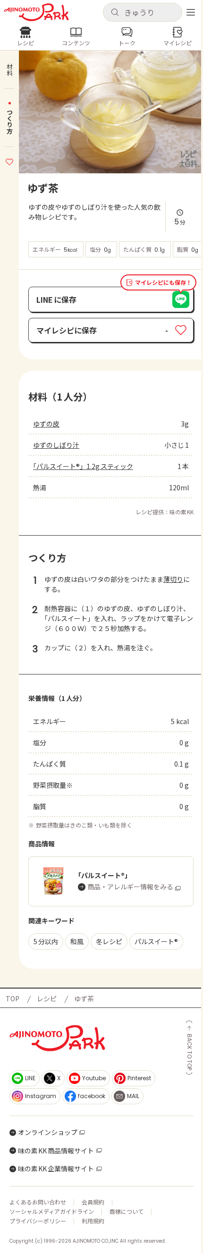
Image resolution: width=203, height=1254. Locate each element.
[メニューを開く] (190, 12)
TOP (12, 998)
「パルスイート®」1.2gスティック (83, 466)
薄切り (173, 579)
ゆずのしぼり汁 (56, 445)
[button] (142, 12)
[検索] (114, 12)
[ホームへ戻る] (36, 12)
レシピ (47, 998)
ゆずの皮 (46, 423)
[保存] (9, 161)
